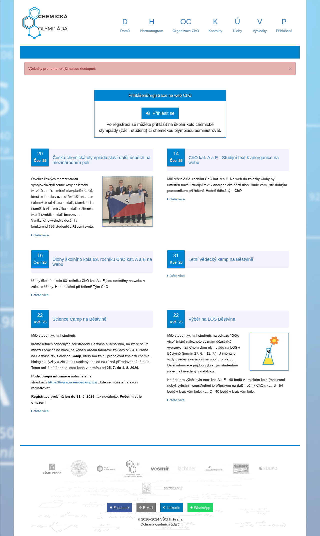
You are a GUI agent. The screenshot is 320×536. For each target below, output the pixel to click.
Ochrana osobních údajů (160, 524)
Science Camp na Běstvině (79, 319)
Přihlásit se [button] (162, 113)
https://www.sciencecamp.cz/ (72, 382)
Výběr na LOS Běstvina (211, 319)
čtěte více (40, 235)
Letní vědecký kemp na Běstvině (220, 259)
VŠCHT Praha (171, 519)
